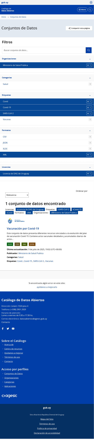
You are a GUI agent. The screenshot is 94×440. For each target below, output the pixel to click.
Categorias (9, 382)
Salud (47, 84)
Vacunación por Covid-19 (23, 228)
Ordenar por (82, 191)
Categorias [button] (7, 77)
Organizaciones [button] (9, 58)
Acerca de (8, 344)
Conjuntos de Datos (18, 17)
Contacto (8, 361)
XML (47, 154)
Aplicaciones (10, 386)
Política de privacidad (47, 428)
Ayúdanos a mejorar (13, 353)
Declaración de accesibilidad (47, 433)
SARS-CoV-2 (47, 113)
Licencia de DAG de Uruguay (47, 173)
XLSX (47, 148)
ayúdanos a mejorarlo (47, 287)
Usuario (89, 50)
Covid (47, 101)
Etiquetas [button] (6, 95)
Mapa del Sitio (46, 419)
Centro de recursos (13, 348)
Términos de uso (12, 357)
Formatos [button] (6, 130)
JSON (47, 142)
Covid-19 (47, 107)
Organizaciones (11, 377)
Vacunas (47, 119)
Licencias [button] (6, 167)
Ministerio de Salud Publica (47, 65)
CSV (47, 136)
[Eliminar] (17, 209)
